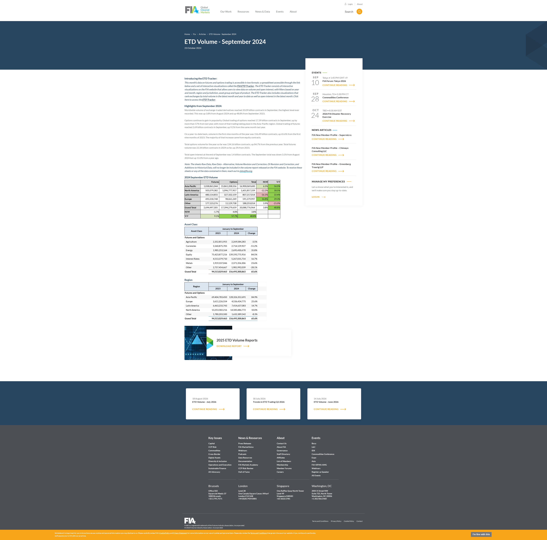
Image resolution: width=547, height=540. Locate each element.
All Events (316, 475)
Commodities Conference (323, 454)
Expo (314, 457)
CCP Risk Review (245, 468)
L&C (313, 447)
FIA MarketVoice (245, 447)
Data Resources (245, 457)
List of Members (284, 461)
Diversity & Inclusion (217, 461)
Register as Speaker (320, 472)
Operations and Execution (219, 465)
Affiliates (281, 457)
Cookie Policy (349, 521)
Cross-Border (214, 454)
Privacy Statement (180, 533)
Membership (282, 465)
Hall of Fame (244, 472)
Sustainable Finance (217, 468)
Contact (360, 521)
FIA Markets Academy (248, 465)
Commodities (214, 450)
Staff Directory (283, 454)
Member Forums (284, 468)
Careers (280, 472)
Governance (282, 450)
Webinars (242, 450)
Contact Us (281, 443)
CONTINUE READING (335, 85)
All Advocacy (214, 472)
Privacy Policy (336, 521)
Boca (314, 443)
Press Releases (244, 443)
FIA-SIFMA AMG (319, 465)
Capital (211, 443)
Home (187, 34)
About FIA (281, 447)
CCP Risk (212, 447)
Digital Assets (214, 457)
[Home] (197, 9)
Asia (314, 461)
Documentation (245, 461)
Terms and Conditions (320, 521)
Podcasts (242, 454)
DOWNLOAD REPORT (229, 346)
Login (350, 4)
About (360, 4)
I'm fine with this (481, 534)
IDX (313, 450)
